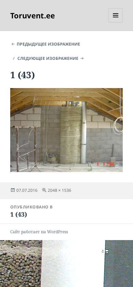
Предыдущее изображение (48, 44)
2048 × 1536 (59, 190)
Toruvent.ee (32, 15)
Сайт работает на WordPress (39, 232)
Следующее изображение (47, 58)
